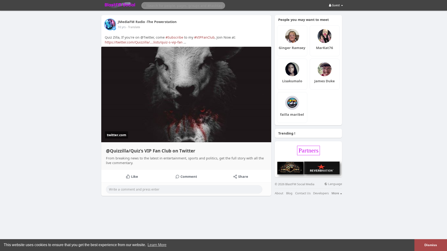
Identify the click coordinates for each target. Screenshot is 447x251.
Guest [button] (336, 5)
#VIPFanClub (204, 37)
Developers (321, 193)
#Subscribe (174, 37)
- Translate (133, 27)
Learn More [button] (157, 245)
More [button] (336, 193)
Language (334, 183)
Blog (289, 193)
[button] (183, 5)
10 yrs (122, 27)
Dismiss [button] (430, 245)
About (279, 193)
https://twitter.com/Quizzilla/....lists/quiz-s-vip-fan (144, 42)
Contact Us (303, 193)
